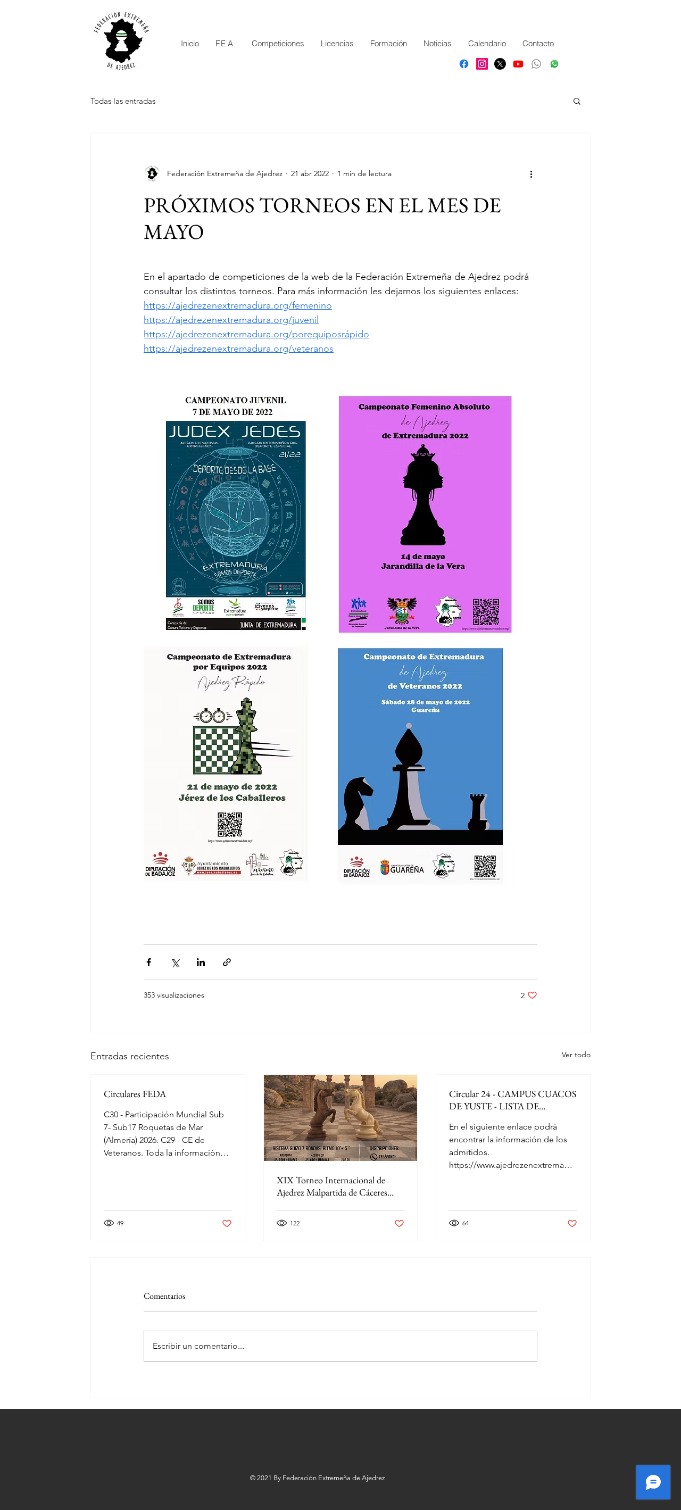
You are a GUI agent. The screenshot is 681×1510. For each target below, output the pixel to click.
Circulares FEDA (135, 1094)
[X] (500, 64)
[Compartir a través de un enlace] (227, 962)
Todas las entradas (122, 101)
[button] (577, 100)
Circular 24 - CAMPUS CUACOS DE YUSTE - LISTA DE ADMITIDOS (512, 1100)
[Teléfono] (536, 64)
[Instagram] (482, 64)
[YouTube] (518, 64)
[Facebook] (464, 64)
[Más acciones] (531, 173)
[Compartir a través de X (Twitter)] (175, 962)
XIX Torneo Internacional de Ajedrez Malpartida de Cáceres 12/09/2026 (332, 1186)
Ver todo (576, 1054)
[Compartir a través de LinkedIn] (201, 962)
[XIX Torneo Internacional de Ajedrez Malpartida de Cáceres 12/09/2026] (341, 1118)
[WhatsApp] (554, 64)
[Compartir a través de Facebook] (149, 962)
